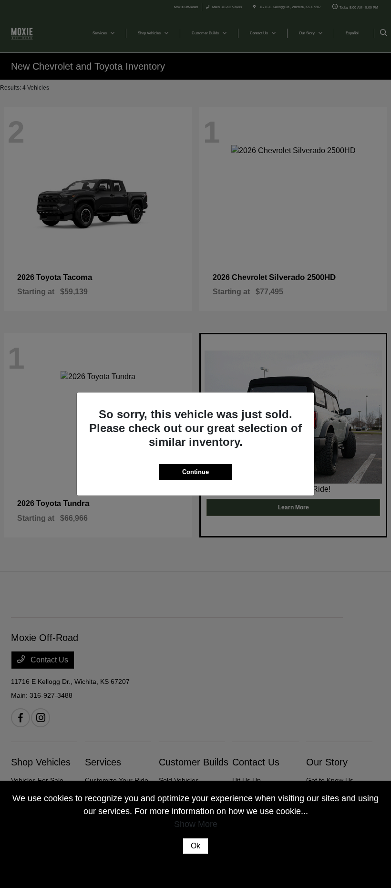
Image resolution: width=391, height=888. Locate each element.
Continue (195, 471)
